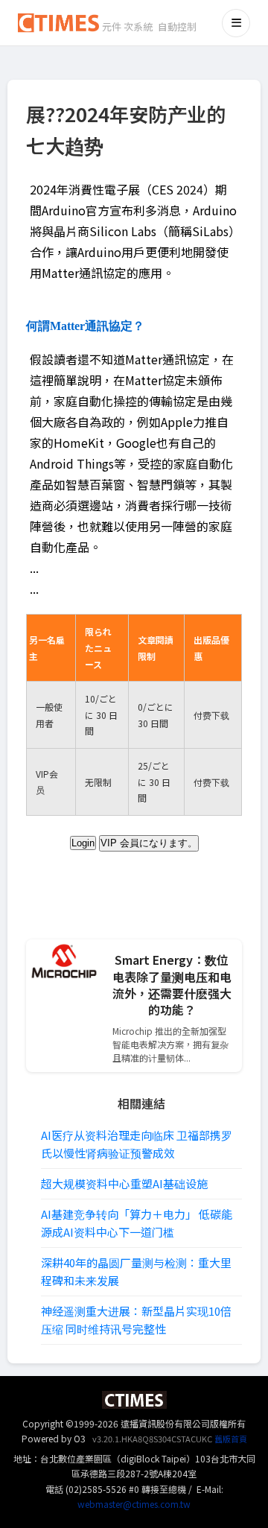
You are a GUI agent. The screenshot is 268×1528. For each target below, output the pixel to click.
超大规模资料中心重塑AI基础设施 (124, 1183)
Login (83, 843)
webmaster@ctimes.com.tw (134, 1503)
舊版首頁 (230, 1439)
